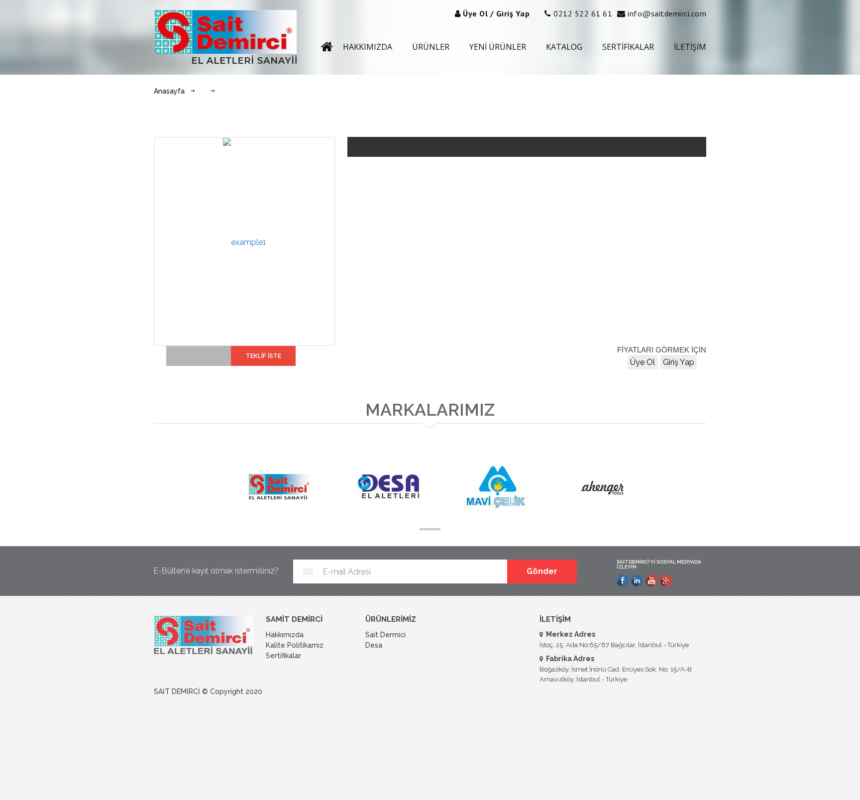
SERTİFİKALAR (628, 46)
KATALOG (564, 46)
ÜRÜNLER (430, 46)
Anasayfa (169, 91)
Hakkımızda (285, 635)
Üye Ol (642, 362)
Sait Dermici (385, 635)
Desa (373, 645)
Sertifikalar (283, 656)
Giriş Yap (678, 362)
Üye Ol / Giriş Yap (496, 13)
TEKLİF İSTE (263, 355)
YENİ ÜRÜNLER (497, 46)
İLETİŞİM (690, 46)
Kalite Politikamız (294, 645)
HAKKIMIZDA (367, 46)
